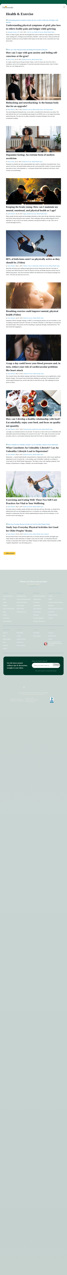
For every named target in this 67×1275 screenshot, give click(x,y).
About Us (5, 632)
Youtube (34, 688)
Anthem (5, 602)
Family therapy (20, 605)
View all (50, 618)
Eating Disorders (27, 429)
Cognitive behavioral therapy (55, 602)
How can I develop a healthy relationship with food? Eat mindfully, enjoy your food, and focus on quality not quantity (33, 422)
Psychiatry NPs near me (39, 621)
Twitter (42, 688)
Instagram (24, 688)
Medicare (5, 605)
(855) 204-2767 (52, 636)
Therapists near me (21, 611)
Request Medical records (32, 700)
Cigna (4, 611)
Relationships (20, 632)
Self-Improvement (48, 109)
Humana (5, 615)
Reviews (5, 648)
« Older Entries (9, 553)
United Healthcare (7, 621)
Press (4, 642)
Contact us (51, 632)
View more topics (21, 645)
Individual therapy (21, 596)
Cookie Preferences (30, 701)
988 (54, 643)
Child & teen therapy (22, 602)
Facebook (30, 688)
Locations (5, 645)
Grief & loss (51, 611)
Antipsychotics (37, 605)
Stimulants (36, 615)
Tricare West (6, 618)
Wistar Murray (11, 109)
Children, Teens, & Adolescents (31, 266)
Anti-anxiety (36, 602)
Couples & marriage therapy (24, 599)
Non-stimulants (37, 611)
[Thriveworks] (6, 7)
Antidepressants (37, 599)
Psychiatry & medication (39, 596)
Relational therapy (52, 615)
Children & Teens (21, 639)
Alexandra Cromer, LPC (14, 32)
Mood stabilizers (37, 608)
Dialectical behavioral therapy (55, 608)
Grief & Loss (30, 32)
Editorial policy (7, 639)
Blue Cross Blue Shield (8, 608)
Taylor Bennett (11, 213)
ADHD (50, 599)
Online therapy (20, 608)
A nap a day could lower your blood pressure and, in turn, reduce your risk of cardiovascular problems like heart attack (33, 367)
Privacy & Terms (30, 698)
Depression (51, 605)
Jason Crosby (11, 59)
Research (46, 534)
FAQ (4, 636)
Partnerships (36, 632)
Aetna (4, 599)
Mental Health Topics (49, 32)
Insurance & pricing (8, 596)
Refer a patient (37, 636)
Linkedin (38, 688)
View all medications (38, 618)
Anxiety (50, 596)
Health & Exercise (38, 32)
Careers (50, 639)
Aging (24, 213)
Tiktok (27, 688)
